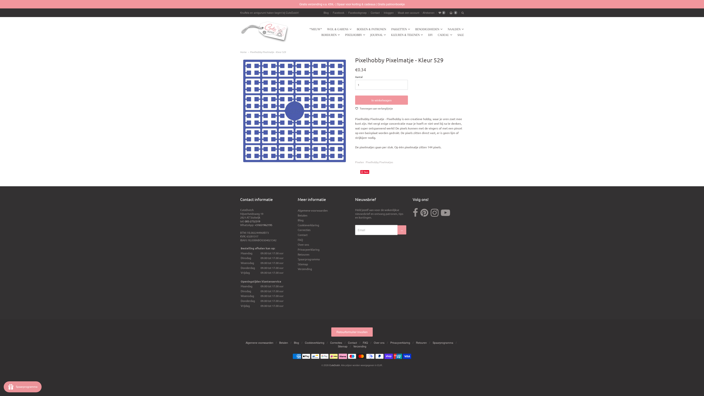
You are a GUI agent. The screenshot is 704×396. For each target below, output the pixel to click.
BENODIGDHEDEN (427, 29)
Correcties (304, 230)
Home (243, 52)
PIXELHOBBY (353, 35)
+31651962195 (263, 225)
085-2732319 (252, 221)
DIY (430, 35)
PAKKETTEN (399, 29)
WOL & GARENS (337, 29)
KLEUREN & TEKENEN (405, 35)
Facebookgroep (357, 12)
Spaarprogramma (309, 259)
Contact (375, 12)
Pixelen (359, 162)
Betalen (302, 215)
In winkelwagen (381, 100)
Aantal (359, 77)
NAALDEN (454, 29)
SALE (460, 35)
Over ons (303, 244)
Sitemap (303, 264)
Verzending (305, 269)
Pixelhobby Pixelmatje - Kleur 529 (268, 52)
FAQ (300, 239)
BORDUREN (329, 35)
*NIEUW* (315, 29)
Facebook (338, 12)
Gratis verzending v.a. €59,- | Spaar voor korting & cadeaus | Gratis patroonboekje (352, 4)
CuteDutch (334, 365)
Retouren (303, 254)
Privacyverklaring (309, 249)
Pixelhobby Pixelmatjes (379, 162)
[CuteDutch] (265, 32)
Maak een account (408, 12)
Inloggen (389, 12)
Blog (326, 12)
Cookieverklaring (308, 225)
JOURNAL (376, 35)
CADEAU (443, 35)
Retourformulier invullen (352, 332)
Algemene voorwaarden (313, 210)
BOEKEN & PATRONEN (371, 29)
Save (366, 171)
